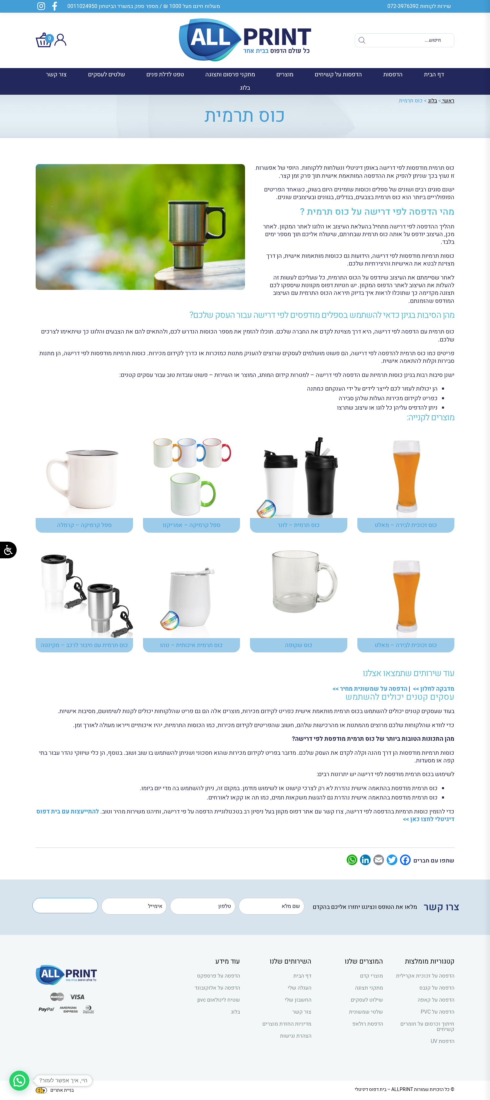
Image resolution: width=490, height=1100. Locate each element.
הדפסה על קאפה (436, 1000)
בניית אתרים (62, 1090)
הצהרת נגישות (295, 1036)
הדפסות (393, 74)
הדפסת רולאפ (367, 1024)
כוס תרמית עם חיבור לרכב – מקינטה (84, 645)
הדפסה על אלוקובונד (217, 988)
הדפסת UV (442, 1041)
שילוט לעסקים (367, 1000)
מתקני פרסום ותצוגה (230, 74)
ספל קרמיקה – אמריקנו (191, 525)
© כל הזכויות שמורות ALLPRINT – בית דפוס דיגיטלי (404, 1089)
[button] (19, 1081)
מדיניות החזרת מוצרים (286, 1024)
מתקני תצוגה (369, 988)
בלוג (245, 87)
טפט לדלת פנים (165, 74)
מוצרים (284, 74)
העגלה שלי (299, 988)
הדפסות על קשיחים (338, 74)
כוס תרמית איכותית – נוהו (191, 645)
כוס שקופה (298, 645)
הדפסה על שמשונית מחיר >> (369, 688)
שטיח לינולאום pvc (218, 1000)
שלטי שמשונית (366, 1012)
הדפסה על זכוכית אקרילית (425, 976)
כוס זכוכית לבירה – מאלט (406, 525)
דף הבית (434, 74)
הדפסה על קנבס (436, 988)
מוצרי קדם (371, 976)
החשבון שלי (298, 1000)
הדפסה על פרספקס (218, 976)
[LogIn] (60, 44)
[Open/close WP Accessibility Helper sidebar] (8, 550)
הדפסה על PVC (437, 1012)
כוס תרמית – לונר (298, 525)
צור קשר (56, 74)
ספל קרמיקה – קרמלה (84, 525)
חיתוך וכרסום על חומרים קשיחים (427, 1026)
